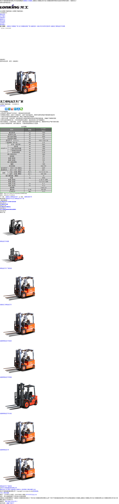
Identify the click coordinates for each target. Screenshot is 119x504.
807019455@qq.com (31, 494)
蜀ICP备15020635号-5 (11, 501)
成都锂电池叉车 (4, 449)
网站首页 (2, 14)
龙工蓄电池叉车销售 (4, 204)
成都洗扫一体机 (35, 26)
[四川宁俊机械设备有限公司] (8, 487)
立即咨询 (2, 106)
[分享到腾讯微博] (15, 109)
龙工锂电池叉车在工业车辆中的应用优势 (8, 201)
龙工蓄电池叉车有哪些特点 (5, 206)
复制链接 (35, 491)
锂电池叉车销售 (4, 241)
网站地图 (30, 489)
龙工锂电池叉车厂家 (18, 198)
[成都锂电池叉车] (22, 448)
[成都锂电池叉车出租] (22, 412)
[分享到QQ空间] (9, 109)
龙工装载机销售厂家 (24, 26)
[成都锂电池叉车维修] (22, 376)
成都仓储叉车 (28, 196)
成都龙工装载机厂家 (12, 26)
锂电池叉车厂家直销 (6, 268)
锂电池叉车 (9, 198)
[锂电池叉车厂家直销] (14, 267)
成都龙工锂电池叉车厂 (12, 196)
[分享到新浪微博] (12, 109)
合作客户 (2, 22)
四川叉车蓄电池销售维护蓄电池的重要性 (8, 209)
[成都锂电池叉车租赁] (22, 339)
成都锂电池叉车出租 (6, 413)
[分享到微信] (21, 109)
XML (34, 489)
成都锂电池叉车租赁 (6, 341)
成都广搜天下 (10, 503)
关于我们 (2, 16)
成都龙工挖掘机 (27, 0)
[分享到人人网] (18, 109)
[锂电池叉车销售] (15, 240)
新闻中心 (2, 19)
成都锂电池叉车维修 (6, 377)
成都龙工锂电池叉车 (6, 304)
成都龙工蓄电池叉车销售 (58, 26)
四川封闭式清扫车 (45, 26)
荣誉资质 (2, 21)
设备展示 (2, 17)
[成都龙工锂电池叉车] (22, 303)
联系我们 (2, 24)
